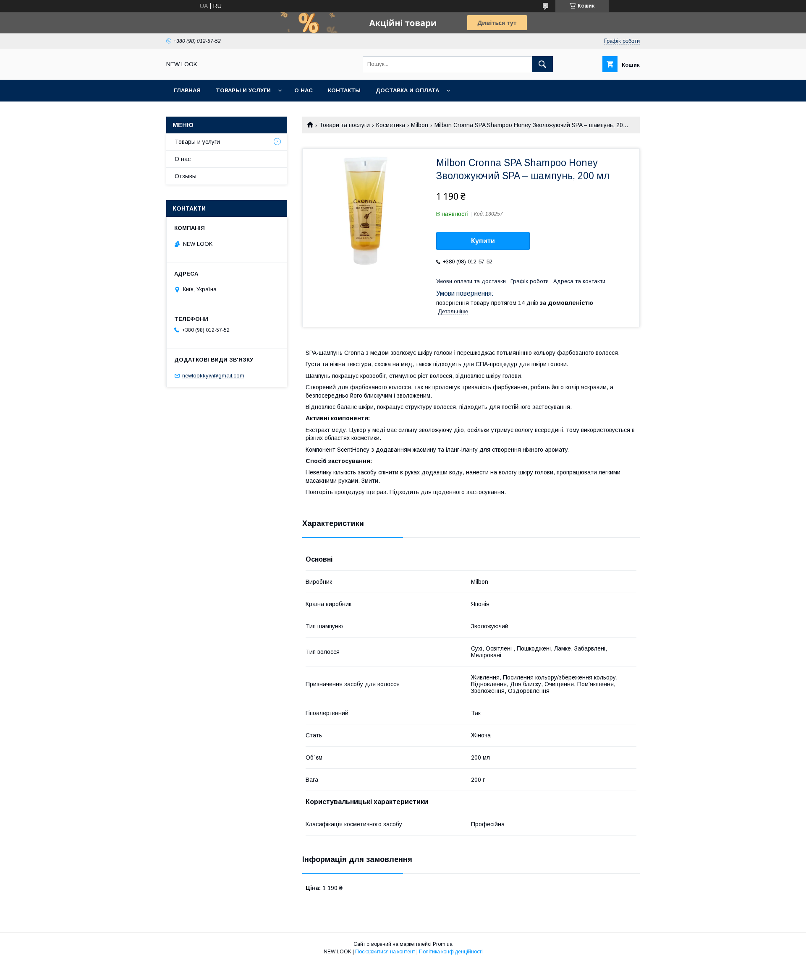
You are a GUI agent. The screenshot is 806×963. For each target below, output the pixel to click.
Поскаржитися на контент (385, 952)
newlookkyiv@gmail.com (213, 375)
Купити (483, 241)
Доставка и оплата (407, 90)
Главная (187, 90)
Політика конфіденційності (451, 952)
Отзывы (185, 176)
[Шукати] (542, 64)
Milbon (419, 125)
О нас (303, 90)
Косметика (390, 125)
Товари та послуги (344, 125)
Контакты (344, 90)
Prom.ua (443, 944)
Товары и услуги (243, 90)
